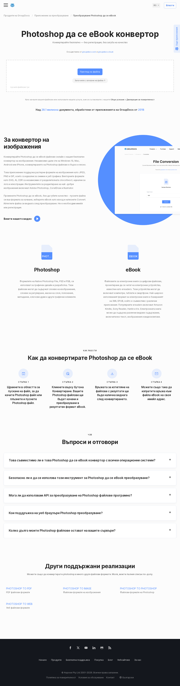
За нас (137, 660)
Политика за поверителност (61, 677)
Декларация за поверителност (141, 100)
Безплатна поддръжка (78, 660)
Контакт (110, 677)
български (128, 677)
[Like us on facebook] (70, 648)
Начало (43, 660)
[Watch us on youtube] (86, 648)
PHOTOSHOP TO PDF (19, 588)
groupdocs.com (89, 52)
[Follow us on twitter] (78, 648)
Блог (110, 660)
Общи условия (117, 100)
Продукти (56, 660)
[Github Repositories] (101, 648)
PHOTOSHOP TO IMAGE (77, 588)
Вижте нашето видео (18, 218)
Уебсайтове (123, 660)
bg (155, 5)
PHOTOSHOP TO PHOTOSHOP (138, 588)
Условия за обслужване (91, 677)
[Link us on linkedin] (93, 648)
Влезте (170, 5)
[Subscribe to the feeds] (109, 648)
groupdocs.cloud (105, 52)
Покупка (99, 660)
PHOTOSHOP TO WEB (19, 603)
